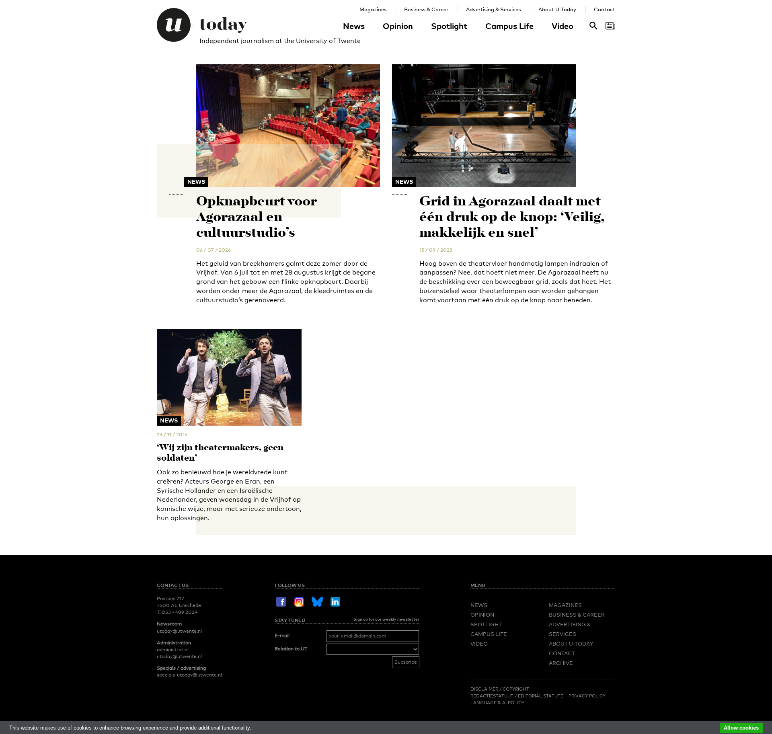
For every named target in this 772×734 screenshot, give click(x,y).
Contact (604, 9)
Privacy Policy (587, 696)
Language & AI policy (497, 702)
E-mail (282, 635)
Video (562, 26)
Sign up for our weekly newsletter (386, 619)
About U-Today (557, 9)
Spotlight (449, 26)
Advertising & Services (493, 9)
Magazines (372, 9)
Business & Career (426, 9)
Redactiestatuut (492, 696)
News (354, 26)
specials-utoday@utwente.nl (189, 675)
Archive (561, 663)
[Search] (610, 26)
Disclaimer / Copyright (499, 689)
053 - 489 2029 (179, 612)
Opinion (398, 26)
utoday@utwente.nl (179, 631)
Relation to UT (291, 649)
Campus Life (509, 26)
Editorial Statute (540, 696)
